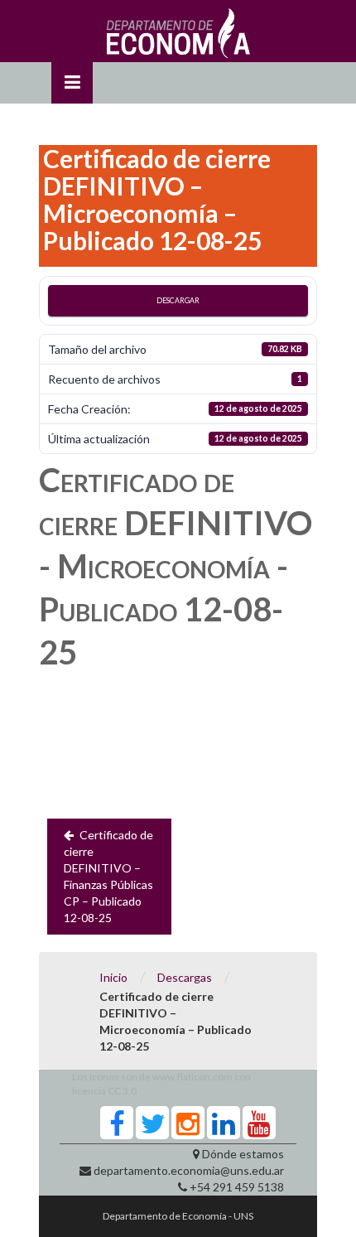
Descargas (184, 977)
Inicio (113, 977)
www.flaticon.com (192, 1076)
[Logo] (178, 37)
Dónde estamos (243, 1154)
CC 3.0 (122, 1091)
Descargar (178, 300)
